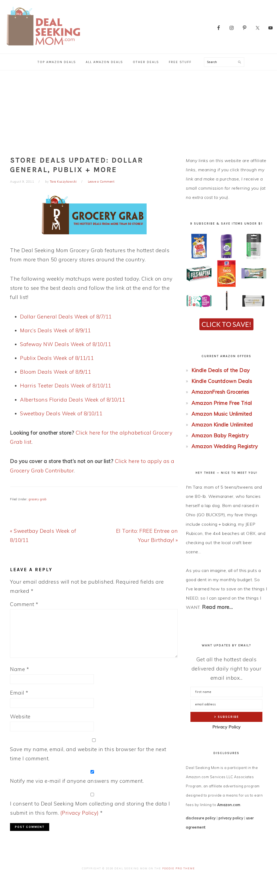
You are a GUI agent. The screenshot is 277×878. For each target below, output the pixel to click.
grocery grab (38, 499)
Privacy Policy (226, 726)
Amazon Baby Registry (220, 435)
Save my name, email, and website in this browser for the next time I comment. (88, 754)
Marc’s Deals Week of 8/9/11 (55, 330)
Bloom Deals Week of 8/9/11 (55, 372)
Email (19, 692)
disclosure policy (201, 818)
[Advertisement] (138, 111)
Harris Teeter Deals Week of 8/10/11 (65, 385)
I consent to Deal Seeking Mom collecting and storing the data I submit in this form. (90, 808)
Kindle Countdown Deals (222, 381)
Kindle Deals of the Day (221, 370)
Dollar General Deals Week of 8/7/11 (66, 316)
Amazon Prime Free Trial (222, 403)
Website (20, 716)
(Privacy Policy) (79, 813)
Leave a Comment (101, 181)
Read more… (217, 607)
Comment (24, 604)
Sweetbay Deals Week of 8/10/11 (61, 413)
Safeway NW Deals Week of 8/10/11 (65, 344)
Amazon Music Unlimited (222, 413)
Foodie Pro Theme (178, 868)
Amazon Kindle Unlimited (222, 424)
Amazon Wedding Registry (225, 446)
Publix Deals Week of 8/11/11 (57, 358)
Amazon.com (228, 805)
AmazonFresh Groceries (220, 392)
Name (19, 669)
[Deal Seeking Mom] (43, 47)
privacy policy (231, 818)
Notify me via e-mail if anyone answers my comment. (77, 781)
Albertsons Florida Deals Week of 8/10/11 (72, 399)
